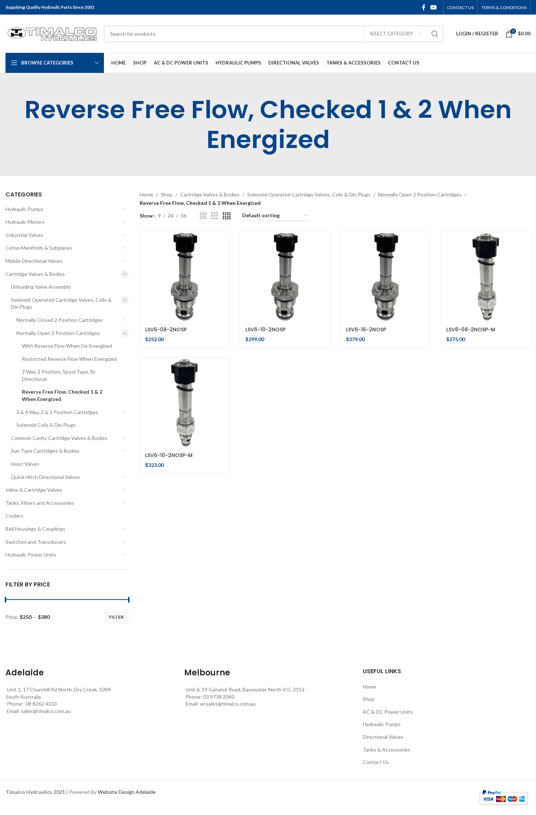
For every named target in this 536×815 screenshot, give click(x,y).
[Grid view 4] (226, 216)
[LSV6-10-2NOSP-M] (184, 403)
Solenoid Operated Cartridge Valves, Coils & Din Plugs (61, 303)
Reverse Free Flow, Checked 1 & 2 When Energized (62, 395)
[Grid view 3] (214, 216)
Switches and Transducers (35, 542)
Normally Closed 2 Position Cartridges (59, 320)
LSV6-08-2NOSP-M (470, 329)
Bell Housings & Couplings (35, 529)
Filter (116, 617)
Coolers (14, 515)
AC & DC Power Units (388, 712)
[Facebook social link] (423, 7)
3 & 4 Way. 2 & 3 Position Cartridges (57, 412)
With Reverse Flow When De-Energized (67, 346)
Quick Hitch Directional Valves (45, 477)
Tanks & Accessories (386, 749)
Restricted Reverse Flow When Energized (69, 359)
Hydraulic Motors (24, 222)
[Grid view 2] (203, 216)
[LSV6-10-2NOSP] (285, 277)
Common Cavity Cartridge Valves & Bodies (59, 438)
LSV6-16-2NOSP (366, 329)
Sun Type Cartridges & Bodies (45, 451)
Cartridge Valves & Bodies (35, 274)
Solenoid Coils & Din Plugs (46, 425)
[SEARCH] (435, 34)
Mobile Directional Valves (34, 261)
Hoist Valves (25, 464)
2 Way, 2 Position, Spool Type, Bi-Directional (59, 375)
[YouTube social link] (433, 7)
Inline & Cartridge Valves (33, 490)
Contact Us (376, 762)
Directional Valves (383, 737)
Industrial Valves (24, 235)
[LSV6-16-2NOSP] (385, 277)
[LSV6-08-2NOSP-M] (486, 277)
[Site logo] (51, 33)
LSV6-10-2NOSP (265, 329)
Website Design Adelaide (127, 792)
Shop (166, 194)
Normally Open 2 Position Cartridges (58, 333)
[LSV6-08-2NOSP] (184, 277)
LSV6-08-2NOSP (166, 329)
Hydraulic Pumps (24, 209)
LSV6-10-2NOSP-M (169, 455)
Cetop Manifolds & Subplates (38, 248)
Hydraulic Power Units (30, 554)
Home (146, 194)
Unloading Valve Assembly (41, 287)
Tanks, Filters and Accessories (39, 503)
